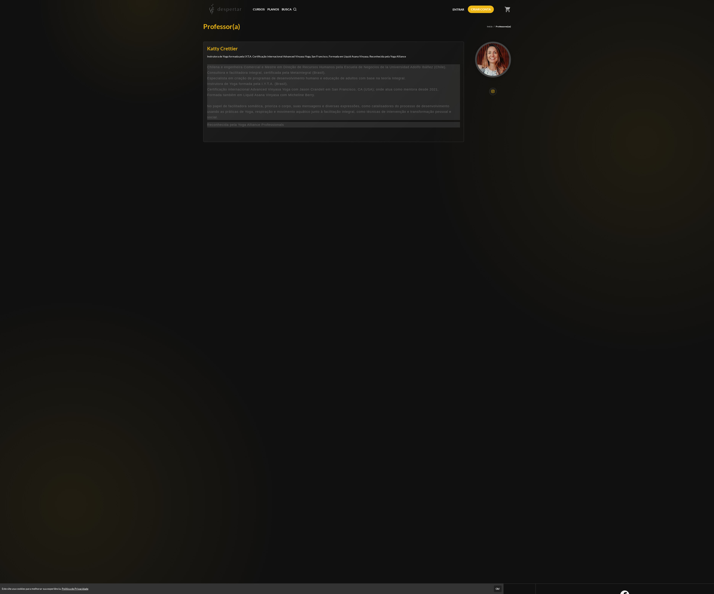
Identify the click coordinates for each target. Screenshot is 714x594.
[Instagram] (493, 91)
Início (490, 26)
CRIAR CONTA (481, 9)
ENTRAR (458, 9)
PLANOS (273, 9)
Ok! (498, 588)
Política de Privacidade (75, 588)
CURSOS (259, 9)
